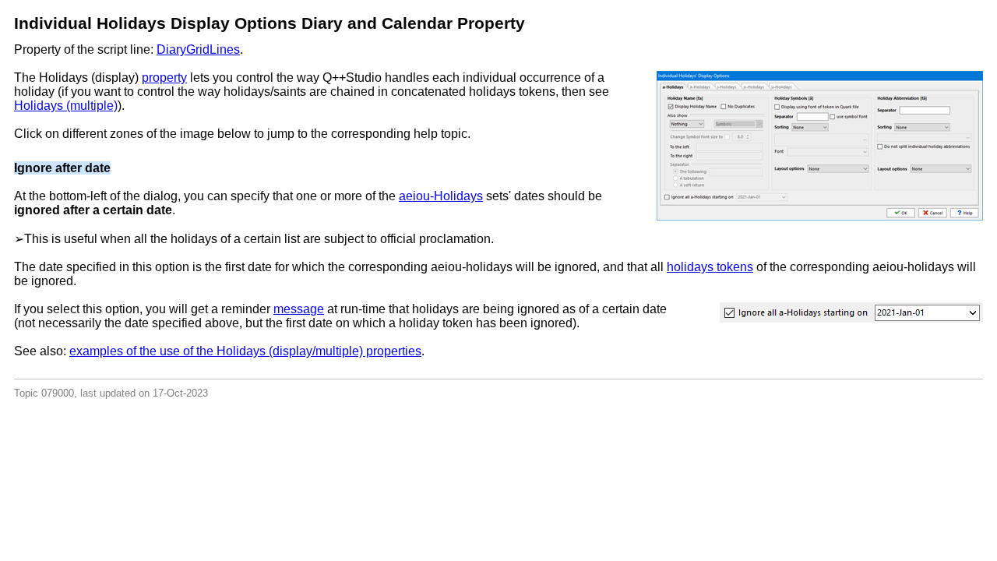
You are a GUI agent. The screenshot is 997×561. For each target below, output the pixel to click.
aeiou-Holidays (441, 196)
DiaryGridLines (198, 49)
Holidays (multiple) (66, 105)
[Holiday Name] (716, 142)
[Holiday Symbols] (822, 142)
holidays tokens (710, 266)
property (164, 77)
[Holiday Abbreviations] (924, 142)
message (298, 309)
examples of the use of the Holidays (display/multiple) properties (245, 351)
